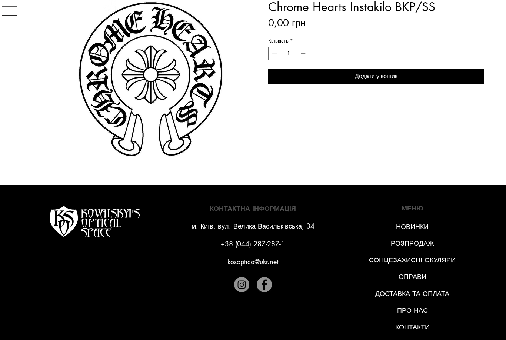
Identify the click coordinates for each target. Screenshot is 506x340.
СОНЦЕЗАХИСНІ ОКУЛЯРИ (412, 259)
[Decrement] (273, 53)
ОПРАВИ (412, 276)
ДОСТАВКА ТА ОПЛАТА (412, 293)
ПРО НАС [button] (412, 310)
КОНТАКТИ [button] (412, 326)
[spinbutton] (288, 53)
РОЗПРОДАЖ (412, 243)
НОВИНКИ (412, 226)
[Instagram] (241, 284)
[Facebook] (264, 284)
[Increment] (303, 53)
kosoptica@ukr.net (252, 261)
